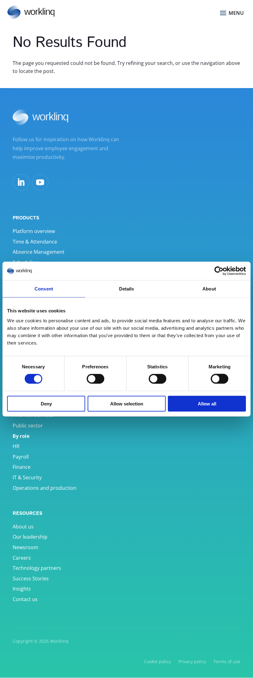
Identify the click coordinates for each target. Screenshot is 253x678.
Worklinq (59, 641)
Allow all (207, 403)
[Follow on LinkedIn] (21, 182)
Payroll (21, 456)
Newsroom (25, 547)
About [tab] (209, 288)
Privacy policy (192, 661)
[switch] (95, 379)
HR (16, 446)
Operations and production (45, 488)
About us (23, 526)
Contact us (25, 599)
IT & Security (27, 477)
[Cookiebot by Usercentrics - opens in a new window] (219, 271)
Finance (22, 467)
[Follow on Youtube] (40, 182)
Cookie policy (157, 661)
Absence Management (38, 251)
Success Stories (31, 578)
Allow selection (126, 403)
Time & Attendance (35, 241)
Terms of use (227, 661)
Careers (22, 557)
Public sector (28, 425)
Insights (22, 588)
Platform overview (34, 231)
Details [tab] (126, 288)
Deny (46, 403)
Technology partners (37, 568)
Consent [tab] (44, 288)
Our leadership (30, 536)
